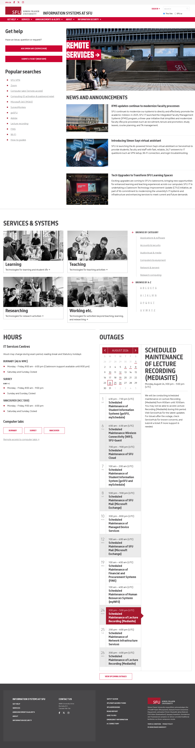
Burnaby (13, 430)
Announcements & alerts (47, 19)
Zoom (14, 85)
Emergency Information (117, 719)
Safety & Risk (112, 699)
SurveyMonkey (18, 107)
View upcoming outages (116, 676)
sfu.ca (8, 2)
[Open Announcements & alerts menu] (62, 19)
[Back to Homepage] (22, 11)
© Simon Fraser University (157, 727)
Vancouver (54, 430)
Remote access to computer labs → (21, 439)
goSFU (14, 112)
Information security (88, 19)
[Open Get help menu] (18, 19)
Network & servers (149, 267)
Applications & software (152, 237)
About (69, 19)
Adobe (14, 118)
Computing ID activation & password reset (32, 96)
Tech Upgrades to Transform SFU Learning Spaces (142, 175)
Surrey (33, 430)
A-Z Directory (113, 724)
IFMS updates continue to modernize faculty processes (145, 106)
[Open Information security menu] (100, 19)
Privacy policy (167, 724)
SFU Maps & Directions (116, 703)
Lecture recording (19, 123)
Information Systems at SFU (67, 13)
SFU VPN (15, 80)
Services (25, 19)
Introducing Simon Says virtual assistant (136, 140)
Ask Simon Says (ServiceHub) (34, 48)
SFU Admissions (113, 707)
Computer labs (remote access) (27, 90)
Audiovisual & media (150, 252)
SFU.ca (179, 13)
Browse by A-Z (143, 282)
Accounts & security (150, 245)
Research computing (150, 275)
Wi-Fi (13, 134)
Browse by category (147, 232)
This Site (169, 13)
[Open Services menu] (31, 19)
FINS (13, 129)
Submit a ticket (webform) (33, 59)
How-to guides (18, 139)
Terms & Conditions (154, 724)
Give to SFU (111, 715)
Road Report (112, 711)
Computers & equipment (153, 260)
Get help (11, 19)
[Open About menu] (74, 19)
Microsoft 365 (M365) (22, 101)
